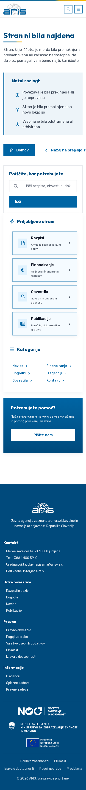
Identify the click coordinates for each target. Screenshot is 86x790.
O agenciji (54, 373)
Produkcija (74, 769)
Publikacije (14, 611)
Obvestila (20, 380)
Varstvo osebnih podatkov (25, 643)
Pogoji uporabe (17, 637)
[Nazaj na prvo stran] (14, 9)
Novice (17, 366)
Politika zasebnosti (34, 761)
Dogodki (19, 373)
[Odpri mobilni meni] (78, 9)
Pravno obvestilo (18, 630)
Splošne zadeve (18, 683)
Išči (18, 201)
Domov (22, 150)
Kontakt (53, 380)
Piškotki (12, 650)
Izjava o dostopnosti (21, 657)
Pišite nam (43, 435)
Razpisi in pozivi (17, 591)
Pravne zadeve (17, 689)
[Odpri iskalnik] (68, 9)
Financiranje (57, 366)
